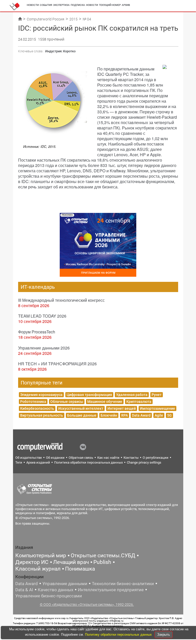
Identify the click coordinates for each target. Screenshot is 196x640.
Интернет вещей (121, 408)
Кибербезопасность (37, 408)
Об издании (55, 458)
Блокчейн (109, 415)
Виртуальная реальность (41, 415)
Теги (18, 462)
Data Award (141, 415)
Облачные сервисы (66, 402)
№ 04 (87, 19)
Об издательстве (28, 458)
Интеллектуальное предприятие (111, 589)
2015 (73, 19)
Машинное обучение (104, 402)
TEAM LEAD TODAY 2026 (42, 316)
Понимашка (80, 569)
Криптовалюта (138, 402)
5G (169, 415)
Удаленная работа (132, 395)
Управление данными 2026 (44, 348)
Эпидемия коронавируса (41, 395)
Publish (102, 562)
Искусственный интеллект (80, 408)
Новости (33, 5)
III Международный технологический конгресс (61, 300)
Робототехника (33, 402)
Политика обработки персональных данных (88, 462)
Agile (159, 415)
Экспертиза (61, 5)
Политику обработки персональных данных (119, 634)
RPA (124, 415)
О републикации (155, 458)
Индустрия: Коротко (60, 51)
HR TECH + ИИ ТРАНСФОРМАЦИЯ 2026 (57, 364)
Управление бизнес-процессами (48, 595)
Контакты (131, 458)
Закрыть (163, 634)
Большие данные (81, 415)
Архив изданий (38, 462)
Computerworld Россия (45, 19)
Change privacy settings (144, 462)
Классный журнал (37, 569)
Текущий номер (110, 5)
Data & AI (24, 589)
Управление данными (64, 583)
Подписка (78, 5)
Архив (126, 5)
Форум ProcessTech (36, 332)
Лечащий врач (71, 562)
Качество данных (55, 589)
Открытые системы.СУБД (103, 555)
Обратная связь (81, 458)
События (46, 5)
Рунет (157, 395)
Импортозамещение (157, 408)
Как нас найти (108, 458)
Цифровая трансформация (89, 395)
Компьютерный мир (40, 555)
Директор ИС (31, 562)
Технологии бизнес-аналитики (123, 583)
